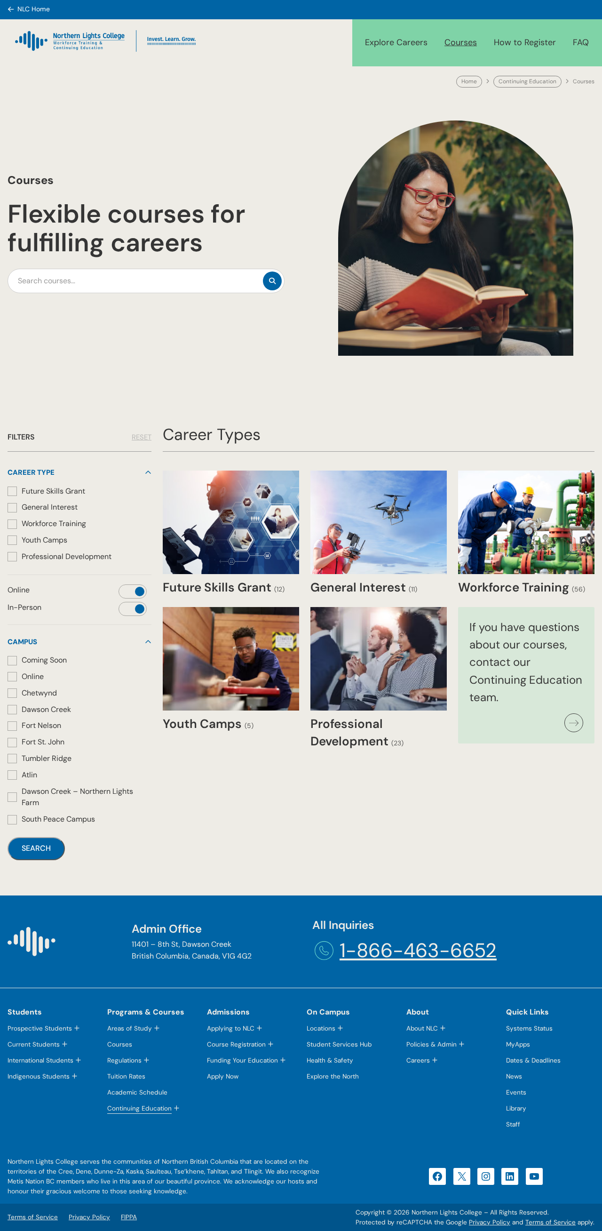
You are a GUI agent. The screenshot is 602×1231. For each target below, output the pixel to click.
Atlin (29, 775)
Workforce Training (54, 523)
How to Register (525, 42)
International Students (40, 1060)
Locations (321, 1028)
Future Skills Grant (53, 491)
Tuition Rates (126, 1076)
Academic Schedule (137, 1092)
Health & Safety (330, 1060)
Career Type (31, 472)
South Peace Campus (58, 819)
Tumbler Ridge (46, 758)
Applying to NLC (230, 1028)
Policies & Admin (431, 1044)
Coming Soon (44, 660)
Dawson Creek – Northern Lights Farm (77, 797)
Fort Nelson (41, 725)
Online (33, 676)
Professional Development (66, 556)
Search (36, 848)
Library (516, 1108)
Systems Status (529, 1028)
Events (516, 1092)
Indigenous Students (39, 1076)
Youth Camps (44, 540)
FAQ (581, 42)
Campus (22, 642)
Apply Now (222, 1076)
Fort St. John (43, 742)
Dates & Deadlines (533, 1060)
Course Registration (236, 1044)
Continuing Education (527, 81)
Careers (418, 1060)
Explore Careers (396, 42)
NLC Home (33, 9)
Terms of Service (550, 1222)
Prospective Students (40, 1028)
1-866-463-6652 (418, 950)
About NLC (422, 1028)
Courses (460, 42)
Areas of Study (129, 1028)
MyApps (518, 1044)
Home (469, 81)
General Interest (50, 507)
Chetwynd (39, 693)
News (514, 1076)
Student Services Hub (339, 1044)
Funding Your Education (242, 1060)
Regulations (124, 1060)
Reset (141, 437)
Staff (513, 1124)
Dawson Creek (46, 709)
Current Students (34, 1044)
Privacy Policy (489, 1222)
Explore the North (333, 1076)
